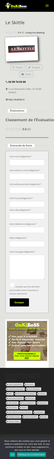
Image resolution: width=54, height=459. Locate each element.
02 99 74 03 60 (17, 82)
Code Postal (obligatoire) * (21, 198)
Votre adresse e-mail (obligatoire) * (24, 170)
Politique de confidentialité (31, 454)
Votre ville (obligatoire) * (20, 210)
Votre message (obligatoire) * (22, 251)
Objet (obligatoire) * (18, 238)
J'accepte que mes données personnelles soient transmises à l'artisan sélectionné (24, 290)
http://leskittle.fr (16, 99)
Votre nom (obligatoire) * (20, 156)
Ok (12, 454)
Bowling (41, 32)
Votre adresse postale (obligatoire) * (25, 184)
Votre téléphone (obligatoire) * (23, 224)
